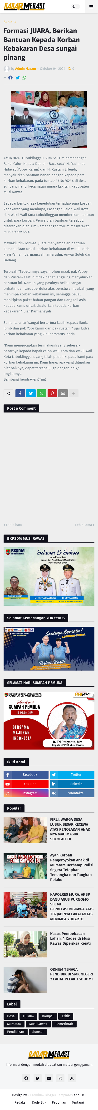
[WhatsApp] (24, 77)
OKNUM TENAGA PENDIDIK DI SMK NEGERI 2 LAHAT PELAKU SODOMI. (72, 974)
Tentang (78, 1103)
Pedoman (59, 1103)
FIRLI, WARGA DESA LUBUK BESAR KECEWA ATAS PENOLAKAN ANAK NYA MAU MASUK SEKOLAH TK (70, 829)
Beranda (10, 22)
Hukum (28, 1016)
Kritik (66, 1016)
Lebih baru (14, 525)
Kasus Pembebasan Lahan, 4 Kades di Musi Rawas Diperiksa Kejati (70, 938)
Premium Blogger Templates (51, 1095)
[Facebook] (10, 77)
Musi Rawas (38, 1024)
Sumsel (38, 1032)
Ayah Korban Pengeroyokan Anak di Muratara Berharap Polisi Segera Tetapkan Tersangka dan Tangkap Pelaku (71, 867)
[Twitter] (17, 77)
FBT (83, 1095)
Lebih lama (83, 525)
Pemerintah (64, 1024)
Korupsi (48, 1016)
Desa (11, 1016)
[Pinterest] (52, 393)
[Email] (63, 393)
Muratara (14, 1024)
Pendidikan (15, 1032)
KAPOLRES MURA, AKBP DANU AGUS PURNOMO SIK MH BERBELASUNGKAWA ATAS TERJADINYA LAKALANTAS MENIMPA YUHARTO (71, 906)
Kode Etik (39, 1103)
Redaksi (20, 1103)
